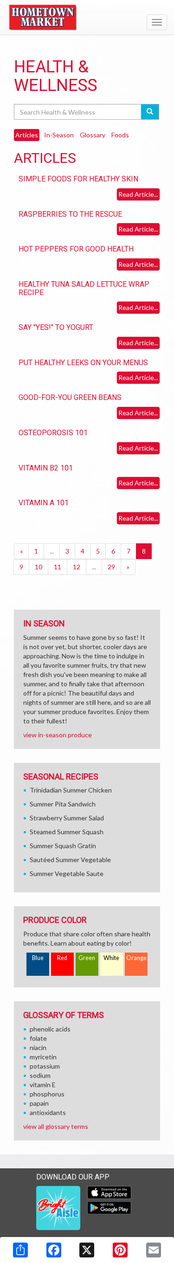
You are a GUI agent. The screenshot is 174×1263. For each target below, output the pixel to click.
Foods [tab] (120, 135)
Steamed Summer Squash (66, 832)
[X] (86, 1250)
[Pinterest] (120, 1250)
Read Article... (138, 194)
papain (39, 1103)
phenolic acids (50, 1029)
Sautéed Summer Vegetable (70, 859)
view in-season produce (57, 735)
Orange (136, 957)
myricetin (43, 1057)
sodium (40, 1075)
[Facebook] (54, 1250)
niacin (38, 1047)
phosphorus (47, 1094)
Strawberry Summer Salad (67, 818)
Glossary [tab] (92, 135)
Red (62, 957)
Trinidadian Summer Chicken (71, 790)
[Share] (20, 1250)
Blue (38, 957)
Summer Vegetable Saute (66, 873)
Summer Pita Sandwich (63, 804)
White (111, 957)
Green (86, 957)
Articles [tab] (26, 135)
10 (38, 567)
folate (38, 1038)
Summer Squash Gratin (63, 846)
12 (76, 567)
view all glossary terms (55, 1126)
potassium (45, 1066)
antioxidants (48, 1112)
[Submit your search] (150, 112)
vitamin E (43, 1085)
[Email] (153, 1250)
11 (57, 567)
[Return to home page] (87, 18)
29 (111, 567)
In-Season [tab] (59, 135)
